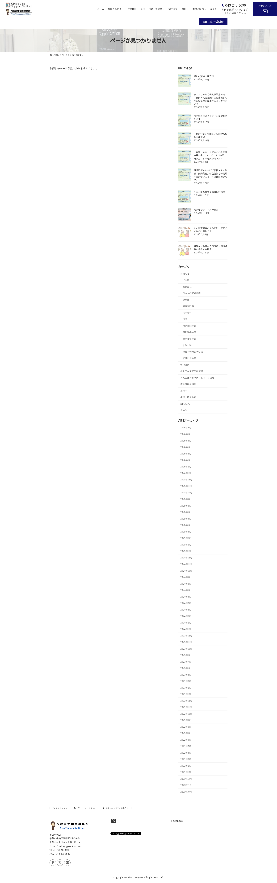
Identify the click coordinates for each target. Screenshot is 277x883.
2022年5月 (185, 746)
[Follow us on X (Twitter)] (60, 862)
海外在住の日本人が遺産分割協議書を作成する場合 (210, 247)
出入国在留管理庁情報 (191, 371)
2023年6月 (185, 668)
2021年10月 (186, 791)
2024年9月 (185, 577)
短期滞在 (187, 299)
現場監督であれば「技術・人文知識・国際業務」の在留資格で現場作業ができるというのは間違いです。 (210, 175)
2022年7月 (185, 733)
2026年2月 (185, 466)
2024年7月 (185, 590)
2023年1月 (185, 694)
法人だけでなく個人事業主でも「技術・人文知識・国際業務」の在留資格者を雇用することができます (210, 99)
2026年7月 (185, 434)
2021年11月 (186, 785)
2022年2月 (185, 765)
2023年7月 (185, 661)
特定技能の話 (189, 325)
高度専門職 (188, 306)
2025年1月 (185, 551)
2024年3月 (185, 616)
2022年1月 (185, 772)
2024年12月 (186, 557)
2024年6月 (185, 596)
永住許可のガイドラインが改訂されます (210, 117)
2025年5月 (185, 525)
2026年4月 (185, 453)
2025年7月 (185, 512)
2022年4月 (185, 752)
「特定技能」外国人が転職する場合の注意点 (210, 135)
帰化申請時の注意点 (204, 76)
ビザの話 (184, 280)
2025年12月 (186, 479)
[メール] (67, 862)
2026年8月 (185, 427)
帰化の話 (184, 364)
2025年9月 (185, 499)
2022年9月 (185, 720)
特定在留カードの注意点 (206, 209)
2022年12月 (186, 700)
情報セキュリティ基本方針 (116, 808)
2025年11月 (186, 485)
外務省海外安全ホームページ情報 (197, 377)
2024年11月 (186, 564)
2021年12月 (186, 778)
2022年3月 (185, 759)
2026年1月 (185, 473)
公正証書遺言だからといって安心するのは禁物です (210, 229)
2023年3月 (185, 681)
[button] (213, 21)
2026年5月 (185, 447)
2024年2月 (185, 622)
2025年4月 (185, 531)
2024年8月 (185, 583)
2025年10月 (186, 492)
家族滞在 (187, 286)
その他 (183, 410)
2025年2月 (185, 544)
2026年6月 (185, 440)
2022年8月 (185, 726)
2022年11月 (186, 707)
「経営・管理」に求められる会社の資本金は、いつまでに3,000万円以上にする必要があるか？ (210, 155)
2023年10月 (186, 648)
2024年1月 (185, 629)
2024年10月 (186, 570)
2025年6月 (185, 518)
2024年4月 (185, 609)
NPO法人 (185, 403)
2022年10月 (186, 713)
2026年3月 (185, 460)
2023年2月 (185, 687)
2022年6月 (185, 739)
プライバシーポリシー (86, 808)
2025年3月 (185, 538)
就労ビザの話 (189, 358)
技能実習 (187, 312)
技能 (185, 319)
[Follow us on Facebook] (53, 862)
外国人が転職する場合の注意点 (209, 191)
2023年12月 (186, 635)
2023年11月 (186, 642)
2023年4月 (185, 674)
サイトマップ (61, 808)
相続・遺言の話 (188, 397)
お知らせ (184, 273)
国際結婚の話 (189, 332)
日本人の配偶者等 (192, 293)
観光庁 (183, 390)
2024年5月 (185, 603)
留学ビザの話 (189, 338)
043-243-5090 (235, 5)
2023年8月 (185, 655)
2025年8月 (185, 505)
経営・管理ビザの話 (193, 351)
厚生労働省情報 (188, 384)
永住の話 (187, 345)
